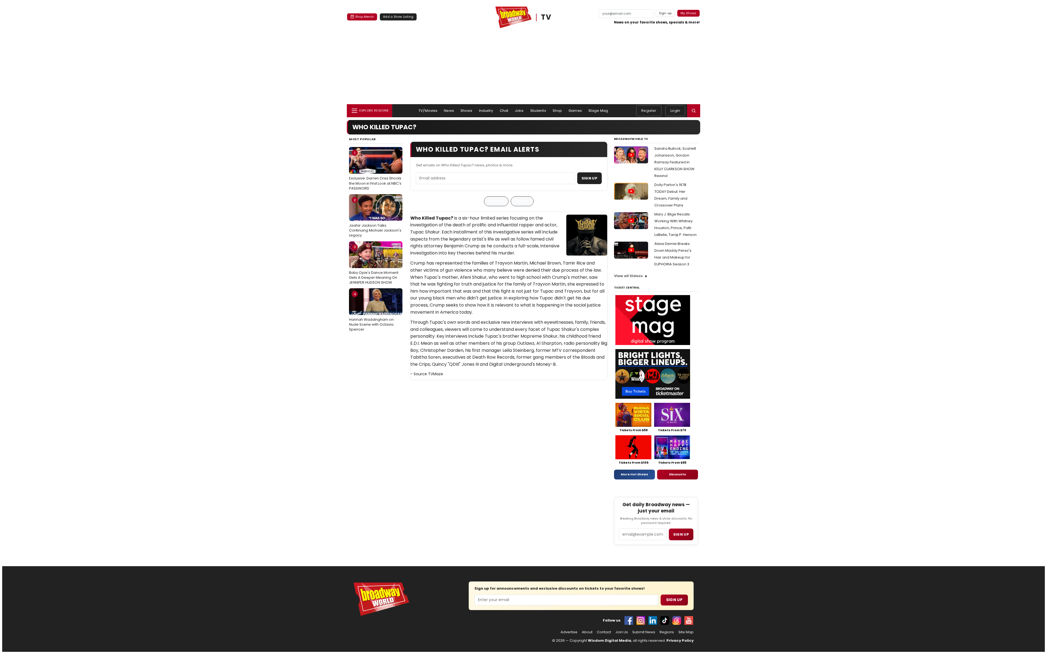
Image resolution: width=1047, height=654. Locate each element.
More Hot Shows (634, 474)
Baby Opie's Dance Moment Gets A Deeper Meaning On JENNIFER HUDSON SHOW (373, 264)
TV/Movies (428, 110)
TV (546, 17)
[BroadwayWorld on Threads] (677, 620)
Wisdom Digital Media (609, 640)
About (587, 632)
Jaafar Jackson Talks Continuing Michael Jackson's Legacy (375, 217)
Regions (667, 632)
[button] (693, 110)
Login (675, 110)
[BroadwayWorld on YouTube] (689, 620)
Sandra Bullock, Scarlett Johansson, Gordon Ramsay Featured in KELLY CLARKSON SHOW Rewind (675, 162)
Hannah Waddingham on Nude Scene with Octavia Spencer (371, 312)
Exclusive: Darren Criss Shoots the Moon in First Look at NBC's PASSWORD (375, 170)
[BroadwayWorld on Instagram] (641, 620)
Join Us (621, 632)
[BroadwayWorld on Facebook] (629, 620)
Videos (522, 201)
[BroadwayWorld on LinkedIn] (653, 620)
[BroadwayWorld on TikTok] (665, 620)
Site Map (686, 632)
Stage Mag (598, 110)
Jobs (519, 110)
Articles (496, 201)
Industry (486, 110)
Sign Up (589, 178)
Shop (557, 110)
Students (538, 110)
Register (648, 110)
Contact (604, 632)
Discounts (677, 474)
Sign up (681, 534)
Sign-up (665, 13)
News (449, 110)
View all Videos (628, 275)
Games (575, 110)
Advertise (569, 632)
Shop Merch (364, 16)
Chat (504, 110)
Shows (467, 110)
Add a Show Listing (398, 16)
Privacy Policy (680, 640)
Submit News (643, 632)
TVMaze (435, 374)
